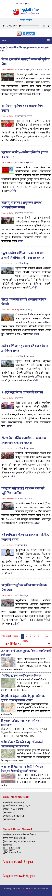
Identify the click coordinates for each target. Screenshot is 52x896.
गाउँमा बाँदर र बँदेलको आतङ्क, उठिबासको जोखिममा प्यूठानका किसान (22, 744)
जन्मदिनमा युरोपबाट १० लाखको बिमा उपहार (22, 108)
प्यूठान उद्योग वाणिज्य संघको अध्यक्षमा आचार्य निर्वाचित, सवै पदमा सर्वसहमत (22, 255)
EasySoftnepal (26, 891)
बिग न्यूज (22, 47)
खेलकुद (26, 595)
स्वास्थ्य (41, 47)
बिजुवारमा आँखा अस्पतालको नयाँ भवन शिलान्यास (21, 723)
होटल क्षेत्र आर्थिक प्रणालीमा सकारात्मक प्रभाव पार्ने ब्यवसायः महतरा (23, 440)
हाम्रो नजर (46, 69)
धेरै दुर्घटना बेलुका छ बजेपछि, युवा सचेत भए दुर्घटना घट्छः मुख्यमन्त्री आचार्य (23, 698)
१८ (47, 636)
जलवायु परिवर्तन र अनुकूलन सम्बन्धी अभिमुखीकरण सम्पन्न (21, 205)
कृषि (25, 212)
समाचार (32, 356)
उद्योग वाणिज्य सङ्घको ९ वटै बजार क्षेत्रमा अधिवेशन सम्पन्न (24, 348)
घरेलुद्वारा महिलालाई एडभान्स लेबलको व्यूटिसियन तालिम (22, 491)
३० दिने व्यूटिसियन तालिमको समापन (22, 392)
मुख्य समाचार (32, 47)
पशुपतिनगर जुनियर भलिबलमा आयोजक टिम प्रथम (24, 588)
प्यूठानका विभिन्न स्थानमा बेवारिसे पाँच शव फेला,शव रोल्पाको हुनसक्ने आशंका (22, 769)
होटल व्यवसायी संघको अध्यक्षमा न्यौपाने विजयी (23, 302)
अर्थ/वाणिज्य (13, 47)
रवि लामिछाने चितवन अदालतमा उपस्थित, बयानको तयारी (25, 537)
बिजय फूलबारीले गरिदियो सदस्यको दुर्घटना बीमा (25, 62)
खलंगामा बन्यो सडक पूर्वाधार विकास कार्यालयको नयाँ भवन (26, 653)
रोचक (25, 545)
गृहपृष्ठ (2, 47)
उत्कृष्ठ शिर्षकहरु (12, 644)
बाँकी (38, 94)
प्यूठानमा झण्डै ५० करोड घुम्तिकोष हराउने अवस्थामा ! (24, 155)
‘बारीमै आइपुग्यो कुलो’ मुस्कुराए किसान (21, 675)
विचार (31, 162)
